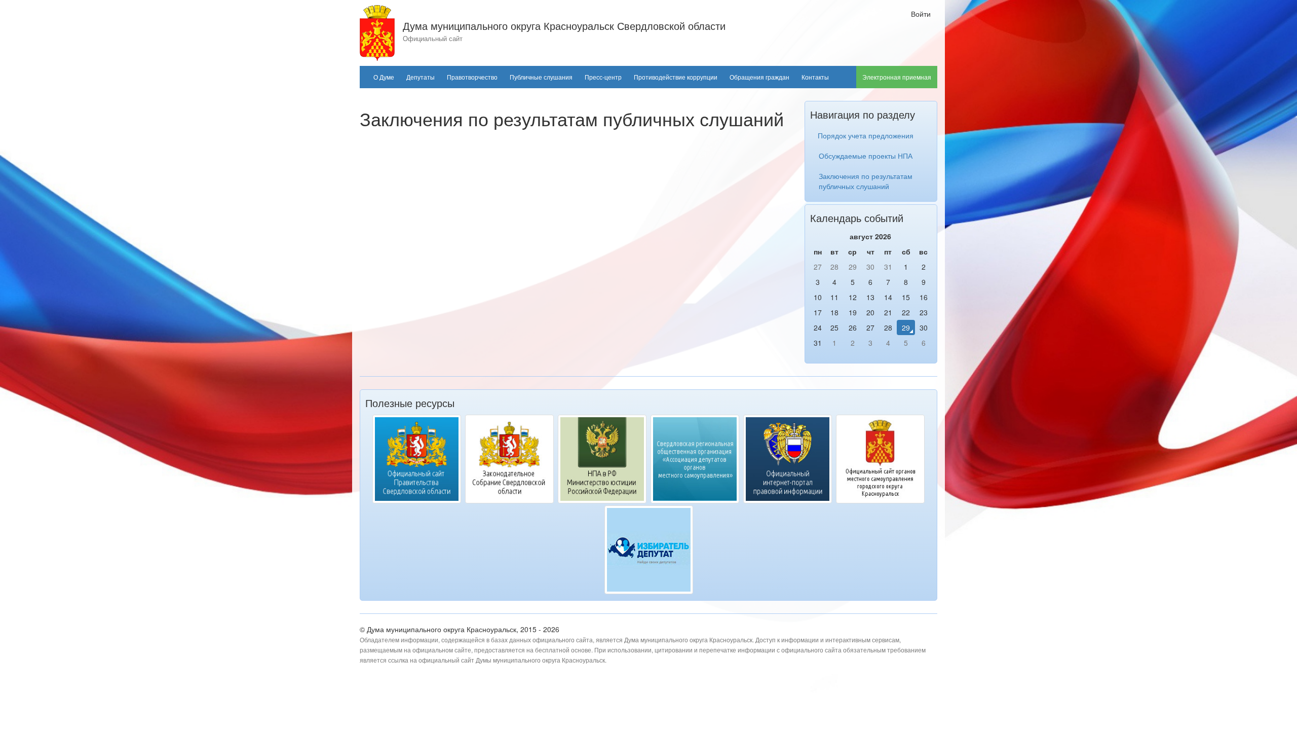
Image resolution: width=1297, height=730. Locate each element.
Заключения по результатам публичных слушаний (865, 181)
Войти (921, 14)
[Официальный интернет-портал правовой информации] (787, 459)
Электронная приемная (896, 77)
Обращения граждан (759, 77)
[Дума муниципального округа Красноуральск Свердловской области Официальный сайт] (377, 32)
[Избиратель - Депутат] (648, 549)
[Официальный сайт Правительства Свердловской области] (416, 459)
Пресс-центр (603, 77)
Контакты (815, 77)
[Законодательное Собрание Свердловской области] (509, 459)
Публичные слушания (541, 77)
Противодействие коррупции (675, 77)
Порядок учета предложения (865, 135)
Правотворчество (472, 77)
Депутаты (420, 77)
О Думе (383, 77)
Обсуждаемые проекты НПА (865, 156)
